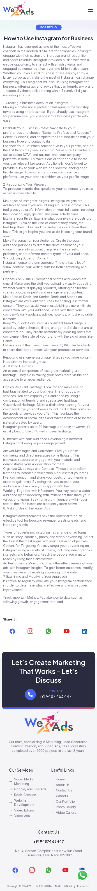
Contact (55, 691)
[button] (90, 9)
